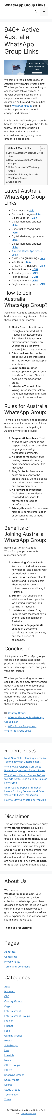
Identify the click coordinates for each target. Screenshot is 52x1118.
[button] (36, 11)
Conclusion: (14, 181)
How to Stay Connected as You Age (25, 799)
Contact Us (10, 956)
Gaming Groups (13, 1035)
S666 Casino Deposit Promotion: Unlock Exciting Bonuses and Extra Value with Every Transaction (24, 791)
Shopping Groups (14, 1075)
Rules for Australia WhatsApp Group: (23, 169)
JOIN (35, 276)
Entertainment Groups (17, 1016)
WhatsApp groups (22, 105)
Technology (11, 1094)
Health (8, 1040)
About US (10, 951)
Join (42, 258)
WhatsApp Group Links (24, 5)
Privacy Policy (12, 961)
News (7, 1060)
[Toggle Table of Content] (41, 148)
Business (9, 991)
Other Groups (12, 1065)
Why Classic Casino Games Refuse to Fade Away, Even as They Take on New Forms (25, 779)
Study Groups (12, 1089)
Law (6, 1050)
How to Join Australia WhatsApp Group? (25, 162)
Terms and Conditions (17, 966)
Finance (8, 1025)
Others (8, 1070)
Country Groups (17, 713)
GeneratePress (28, 1113)
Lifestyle (9, 1055)
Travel (7, 1099)
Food (7, 1030)
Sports (8, 1084)
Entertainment (12, 1011)
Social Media (11, 1079)
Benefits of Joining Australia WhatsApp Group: (23, 176)
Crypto (8, 1006)
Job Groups (11, 1045)
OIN (36, 269)
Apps (7, 986)
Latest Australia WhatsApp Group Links (25, 154)
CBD (6, 996)
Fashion (8, 1020)
